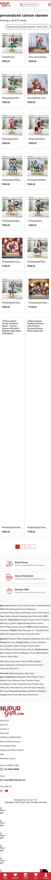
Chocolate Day (16, 687)
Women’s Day (19, 680)
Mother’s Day (6, 680)
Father (34, 642)
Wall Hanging (43, 605)
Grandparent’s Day (8, 684)
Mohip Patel (32, 800)
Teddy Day (4, 687)
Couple (23, 646)
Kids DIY (3, 620)
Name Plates (5, 627)
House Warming (19, 694)
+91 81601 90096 (11, 769)
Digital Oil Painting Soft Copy (12, 634)
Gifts (2, 609)
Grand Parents (19, 649)
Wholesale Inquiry (7, 758)
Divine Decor (17, 605)
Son (1, 646)
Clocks (13, 623)
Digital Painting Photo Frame (30, 623)
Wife (19, 639)
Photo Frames (42, 620)
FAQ (2, 754)
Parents (30, 649)
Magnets (31, 609)
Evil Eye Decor (30, 605)
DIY (45, 616)
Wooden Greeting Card (22, 616)
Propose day (37, 684)
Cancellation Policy (8, 746)
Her (47, 639)
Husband (12, 639)
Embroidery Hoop (29, 613)
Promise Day (29, 687)
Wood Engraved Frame (16, 609)
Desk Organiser (40, 627)
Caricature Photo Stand (10, 613)
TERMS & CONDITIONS (10, 737)
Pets (10, 656)
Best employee (6, 653)
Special (3, 639)
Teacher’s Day (32, 680)
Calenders (4, 630)
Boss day (4, 691)
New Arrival (5, 605)
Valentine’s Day (23, 677)
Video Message (24, 630)
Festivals (20, 665)
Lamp (32, 620)
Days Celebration (7, 665)
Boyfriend (36, 639)
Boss (16, 653)
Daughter (9, 646)
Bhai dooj (29, 673)
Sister (16, 646)
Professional (41, 649)
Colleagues (24, 653)
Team (33, 653)
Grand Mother (6, 649)
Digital (13, 630)
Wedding (41, 691)
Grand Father (34, 646)
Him (43, 639)
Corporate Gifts (32, 634)
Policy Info (4, 733)
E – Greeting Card (40, 630)
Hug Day (40, 687)
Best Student (42, 653)
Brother (42, 642)
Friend (3, 642)
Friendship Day (24, 684)
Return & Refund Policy (10, 741)
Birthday (32, 691)
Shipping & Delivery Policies (12, 750)
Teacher (3, 656)
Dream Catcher (19, 627)
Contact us (4, 729)
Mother (27, 642)
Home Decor (14, 620)
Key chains (38, 616)
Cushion (24, 620)
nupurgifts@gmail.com (14, 780)
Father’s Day (37, 677)
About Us (4, 725)
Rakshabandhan (17, 673)
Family (20, 642)
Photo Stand (43, 613)
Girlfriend (26, 639)
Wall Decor (4, 623)
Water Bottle (5, 616)
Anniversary (32, 694)
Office (30, 627)
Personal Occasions (33, 665)
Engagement (5, 694)
